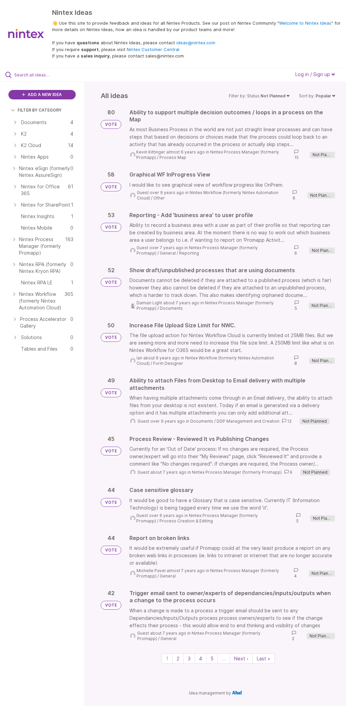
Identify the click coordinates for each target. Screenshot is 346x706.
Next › (241, 658)
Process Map (172, 157)
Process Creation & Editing (186, 520)
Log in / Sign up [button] (313, 74)
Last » (263, 658)
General (168, 253)
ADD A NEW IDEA (44, 94)
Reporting (189, 253)
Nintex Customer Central (153, 49)
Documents (171, 308)
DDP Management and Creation (248, 421)
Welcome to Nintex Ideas (305, 23)
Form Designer (168, 363)
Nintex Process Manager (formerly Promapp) (237, 472)
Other (159, 198)
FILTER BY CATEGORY (39, 110)
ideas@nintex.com (195, 42)
